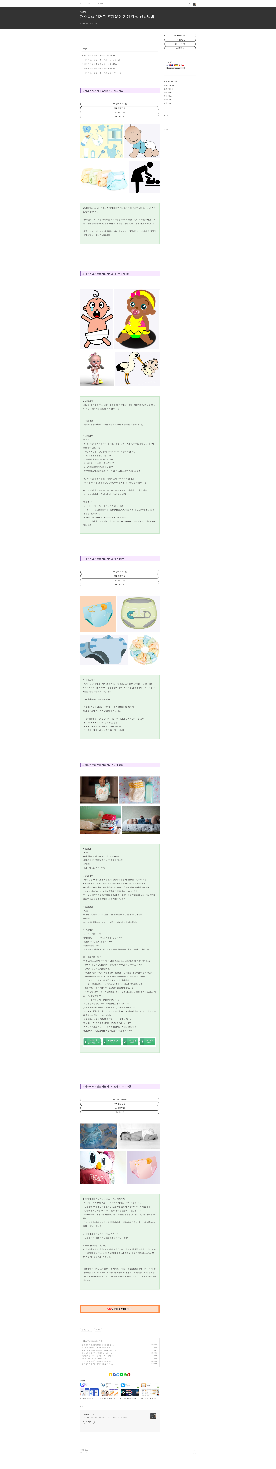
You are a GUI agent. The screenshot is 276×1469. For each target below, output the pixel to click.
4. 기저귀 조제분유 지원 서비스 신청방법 (98, 68)
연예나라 (168, 96)
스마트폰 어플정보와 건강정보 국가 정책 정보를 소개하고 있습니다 (105, 1417)
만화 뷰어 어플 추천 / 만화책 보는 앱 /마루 (96, 1364)
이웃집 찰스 (88, 1414)
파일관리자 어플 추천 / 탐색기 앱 (93, 1358)
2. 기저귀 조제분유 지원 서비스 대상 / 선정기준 (101, 60)
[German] (176, 65)
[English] (170, 65)
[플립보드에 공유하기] (128, 1374)
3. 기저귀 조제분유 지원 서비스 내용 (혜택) (99, 64)
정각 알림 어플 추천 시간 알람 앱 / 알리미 (96, 1353)
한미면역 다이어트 (120, 104)
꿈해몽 (167, 99)
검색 (189, 4)
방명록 (100, 3)
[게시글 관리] (90, 1330)
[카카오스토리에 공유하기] (110, 1374)
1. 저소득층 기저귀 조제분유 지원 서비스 (98, 55)
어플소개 (85, 1341)
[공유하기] (88, 1330)
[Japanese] (179, 65)
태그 (89, 3)
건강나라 (168, 92)
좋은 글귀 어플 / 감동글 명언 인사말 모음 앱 (97, 1345)
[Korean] (167, 65)
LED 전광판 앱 (119, 108)
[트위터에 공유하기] (117, 1374)
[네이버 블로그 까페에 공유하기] (121, 1374)
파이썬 (167, 103)
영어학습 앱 (119, 116)
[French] (173, 65)
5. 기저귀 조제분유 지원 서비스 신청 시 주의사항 (101, 73)
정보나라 (168, 89)
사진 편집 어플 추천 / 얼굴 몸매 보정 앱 (95, 1361)
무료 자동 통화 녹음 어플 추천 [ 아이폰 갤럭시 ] (98, 1350)
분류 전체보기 (170, 81)
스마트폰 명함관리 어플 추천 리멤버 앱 (95, 1348)
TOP (194, 1452)
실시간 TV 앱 (120, 112)
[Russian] (182, 65)
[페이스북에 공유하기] (114, 1374)
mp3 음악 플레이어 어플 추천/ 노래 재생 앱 (96, 1356)
